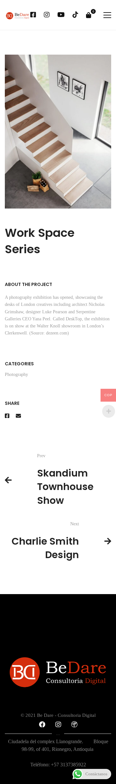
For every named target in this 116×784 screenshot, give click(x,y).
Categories (19, 364)
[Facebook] (33, 15)
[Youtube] (61, 15)
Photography (16, 374)
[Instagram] (47, 15)
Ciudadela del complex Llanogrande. (50, 741)
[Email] (18, 416)
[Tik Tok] (75, 15)
